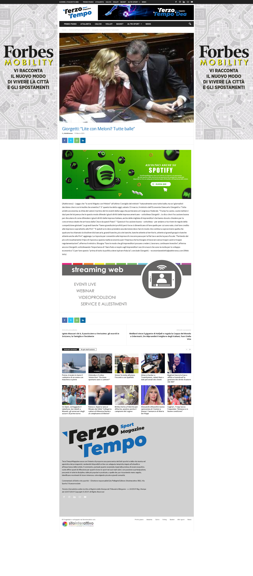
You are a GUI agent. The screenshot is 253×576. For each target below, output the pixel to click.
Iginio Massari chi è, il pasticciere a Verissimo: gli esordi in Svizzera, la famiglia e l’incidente (90, 335)
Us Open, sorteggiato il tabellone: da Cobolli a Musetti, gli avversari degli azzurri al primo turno (73, 410)
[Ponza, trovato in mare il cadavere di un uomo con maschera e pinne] (74, 363)
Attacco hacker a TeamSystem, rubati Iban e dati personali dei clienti (152, 377)
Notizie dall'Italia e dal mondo (79, 30)
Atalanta (99, 2)
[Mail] (187, 2)
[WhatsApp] (76, 140)
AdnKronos (68, 133)
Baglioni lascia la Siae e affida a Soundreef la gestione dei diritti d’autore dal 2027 (179, 378)
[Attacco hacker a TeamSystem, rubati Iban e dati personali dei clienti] (153, 363)
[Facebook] (176, 2)
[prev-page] (186, 349)
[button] (190, 24)
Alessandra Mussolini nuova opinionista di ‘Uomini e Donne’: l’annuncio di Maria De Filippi (152, 410)
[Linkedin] (184, 2)
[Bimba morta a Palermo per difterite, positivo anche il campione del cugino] (126, 395)
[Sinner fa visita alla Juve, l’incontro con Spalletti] (126, 363)
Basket (123, 2)
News (144, 2)
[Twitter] (70, 140)
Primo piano (88, 2)
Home (64, 30)
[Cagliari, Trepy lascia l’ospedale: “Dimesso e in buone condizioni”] (179, 395)
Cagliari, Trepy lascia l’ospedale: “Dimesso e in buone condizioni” (177, 409)
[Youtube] (191, 2)
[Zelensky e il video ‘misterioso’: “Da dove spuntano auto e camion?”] (100, 363)
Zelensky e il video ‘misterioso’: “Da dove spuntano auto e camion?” (99, 377)
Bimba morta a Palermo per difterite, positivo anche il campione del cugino (126, 409)
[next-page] (190, 349)
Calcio (108, 2)
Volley (115, 2)
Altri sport (133, 2)
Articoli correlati (70, 349)
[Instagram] (180, 2)
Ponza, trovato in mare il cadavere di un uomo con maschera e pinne (72, 377)
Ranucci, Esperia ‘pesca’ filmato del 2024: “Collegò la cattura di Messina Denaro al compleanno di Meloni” (99, 410)
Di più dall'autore (88, 349)
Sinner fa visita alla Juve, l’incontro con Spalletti (125, 376)
